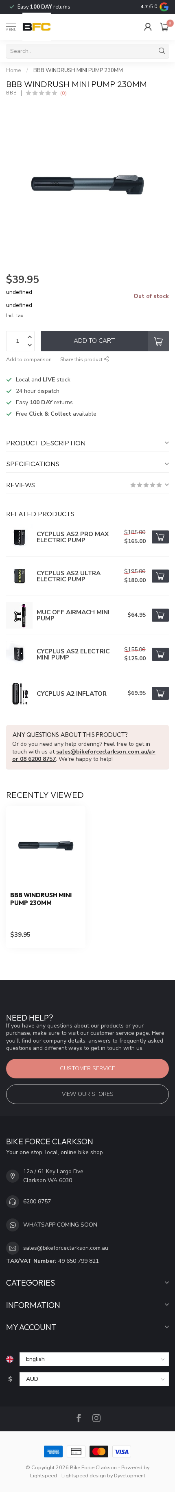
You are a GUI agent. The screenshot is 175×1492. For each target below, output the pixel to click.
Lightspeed (43, 1475)
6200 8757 (37, 1201)
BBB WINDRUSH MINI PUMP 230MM (78, 70)
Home (13, 70)
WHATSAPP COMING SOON (60, 1225)
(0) (63, 93)
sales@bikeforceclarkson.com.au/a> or (83, 755)
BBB (11, 93)
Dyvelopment (129, 1475)
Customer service (87, 1068)
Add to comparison (29, 359)
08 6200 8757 (38, 759)
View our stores (88, 1094)
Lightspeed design (83, 1475)
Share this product (82, 359)
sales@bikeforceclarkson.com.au (65, 1248)
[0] (164, 27)
